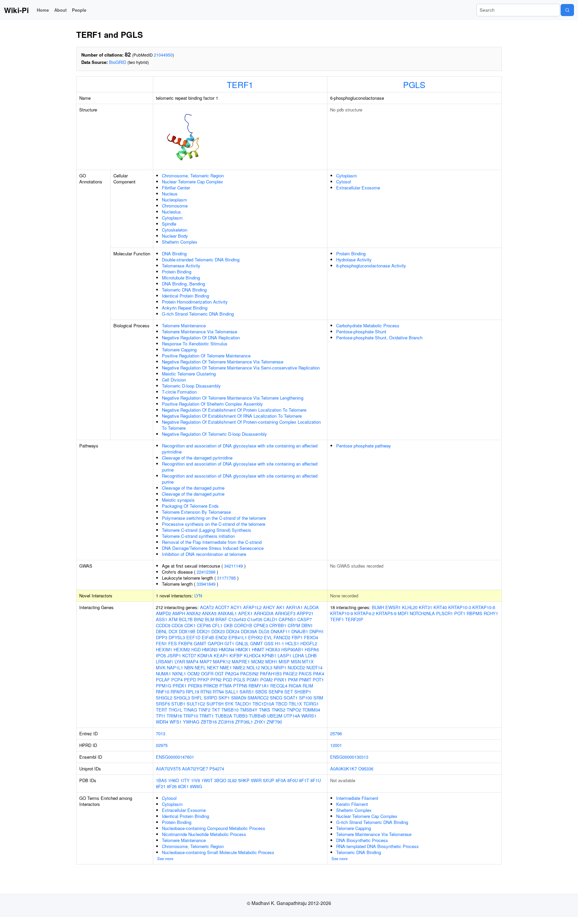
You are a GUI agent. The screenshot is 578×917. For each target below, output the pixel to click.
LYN (198, 595)
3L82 (232, 780)
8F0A (281, 780)
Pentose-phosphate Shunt (361, 331)
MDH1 (271, 661)
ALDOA (311, 607)
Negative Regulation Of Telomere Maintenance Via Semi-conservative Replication (241, 367)
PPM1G (163, 685)
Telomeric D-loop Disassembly (191, 386)
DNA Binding (174, 253)
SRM (318, 697)
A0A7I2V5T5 (168, 768)
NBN (188, 667)
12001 (336, 745)
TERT (161, 709)
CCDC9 (163, 625)
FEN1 (161, 643)
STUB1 (178, 703)
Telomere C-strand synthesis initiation (198, 536)
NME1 (226, 667)
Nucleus (170, 193)
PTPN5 (240, 685)
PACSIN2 (249, 673)
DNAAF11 (280, 631)
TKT (216, 709)
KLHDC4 (252, 655)
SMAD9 (238, 697)
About (60, 10)
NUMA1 (163, 673)
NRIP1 (280, 667)
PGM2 (266, 679)
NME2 (239, 667)
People (79, 10)
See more (165, 858)
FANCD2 (282, 637)
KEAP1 (221, 655)
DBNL (161, 631)
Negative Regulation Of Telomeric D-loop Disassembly (214, 434)
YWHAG (191, 722)
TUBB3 (240, 716)
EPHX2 (255, 637)
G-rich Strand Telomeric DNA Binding (198, 314)
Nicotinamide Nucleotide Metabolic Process (204, 834)
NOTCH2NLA (422, 613)
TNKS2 (278, 709)
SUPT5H (214, 703)
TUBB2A (223, 716)
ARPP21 (305, 613)
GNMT (256, 643)
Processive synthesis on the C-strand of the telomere (213, 524)
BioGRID (117, 62)
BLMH (378, 607)
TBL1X (295, 703)
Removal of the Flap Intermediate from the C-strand (212, 542)
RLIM (308, 685)
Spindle (169, 224)
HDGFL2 (308, 643)
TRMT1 (206, 716)
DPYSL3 (177, 637)
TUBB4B (257, 716)
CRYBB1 (277, 625)
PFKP (203, 679)
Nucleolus (171, 212)
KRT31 (425, 607)
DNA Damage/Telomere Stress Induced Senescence (213, 548)
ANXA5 (209, 613)
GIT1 (229, 643)
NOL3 (266, 667)
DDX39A (249, 631)
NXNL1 (179, 673)
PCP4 (177, 679)
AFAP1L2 (252, 607)
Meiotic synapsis (178, 500)
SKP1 (224, 697)
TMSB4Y (249, 709)
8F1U (315, 780)
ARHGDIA (264, 613)
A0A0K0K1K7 (343, 768)
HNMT (258, 649)
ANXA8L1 (227, 613)
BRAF (221, 619)
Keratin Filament (352, 804)
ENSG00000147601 (175, 757)
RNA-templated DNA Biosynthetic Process (377, 846)
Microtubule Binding (181, 277)
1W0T (207, 780)
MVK (161, 667)
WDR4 (162, 722)
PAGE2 (290, 673)
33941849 (206, 584)
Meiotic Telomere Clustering (189, 373)
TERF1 (240, 84)
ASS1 (161, 619)
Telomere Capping (179, 349)
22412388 (206, 572)
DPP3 (161, 637)
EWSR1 (393, 607)
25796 (336, 733)
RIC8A (295, 685)
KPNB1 (269, 655)
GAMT (200, 643)
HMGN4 (226, 649)
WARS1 (308, 716)
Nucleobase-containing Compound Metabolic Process (213, 828)
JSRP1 (174, 655)
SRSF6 (163, 703)
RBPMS (474, 613)
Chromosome (175, 205)
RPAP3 (178, 691)
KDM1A (204, 655)
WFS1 (176, 722)
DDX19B (187, 631)
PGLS (414, 84)
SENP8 (276, 691)
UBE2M (274, 716)
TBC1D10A (263, 703)
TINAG (190, 709)
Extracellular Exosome (358, 187)
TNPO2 (294, 709)
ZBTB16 (209, 722)
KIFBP (236, 655)
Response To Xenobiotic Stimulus (194, 343)
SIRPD (210, 697)
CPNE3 (261, 625)
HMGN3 (209, 649)
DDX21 (203, 631)
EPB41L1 (237, 637)
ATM (173, 619)
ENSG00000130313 (349, 757)
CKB (228, 625)
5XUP (268, 780)
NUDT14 (314, 667)
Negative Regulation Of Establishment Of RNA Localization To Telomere (232, 416)
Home (43, 10)
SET (288, 691)
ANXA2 (193, 613)
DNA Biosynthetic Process (362, 840)
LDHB (311, 655)
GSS (269, 643)
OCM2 (193, 673)
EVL (268, 637)
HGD (196, 649)
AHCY (269, 607)
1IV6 (195, 780)
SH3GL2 (164, 697)
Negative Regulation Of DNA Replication (201, 337)
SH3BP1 (302, 691)
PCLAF (163, 679)
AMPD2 (163, 613)
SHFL (196, 697)
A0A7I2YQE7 (195, 768)
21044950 (163, 55)
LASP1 (284, 655)
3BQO (220, 780)
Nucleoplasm (174, 199)
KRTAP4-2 (364, 613)
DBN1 (307, 625)
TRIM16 (174, 716)
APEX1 (245, 613)
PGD (227, 679)
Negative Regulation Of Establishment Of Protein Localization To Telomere (234, 410)
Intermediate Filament (357, 798)
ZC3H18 (226, 722)
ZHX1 (259, 722)
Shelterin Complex (179, 242)
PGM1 (253, 679)
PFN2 (215, 679)
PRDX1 (180, 685)
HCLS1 (292, 643)
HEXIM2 (182, 649)
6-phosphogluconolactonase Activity (371, 265)
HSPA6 (312, 649)
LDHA (298, 655)
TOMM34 (311, 709)
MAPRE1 (241, 661)
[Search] (567, 10)
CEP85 (204, 625)
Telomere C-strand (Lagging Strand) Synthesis (206, 530)
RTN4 (218, 691)
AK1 (280, 607)
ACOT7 (222, 607)
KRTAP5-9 (386, 613)
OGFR (207, 673)
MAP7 (206, 661)
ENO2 (221, 637)
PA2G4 (232, 673)
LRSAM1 (164, 661)
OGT (219, 673)
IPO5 (161, 655)
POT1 (318, 679)
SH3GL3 (182, 697)
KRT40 (440, 607)
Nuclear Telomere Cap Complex (192, 181)
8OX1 (183, 786)
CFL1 (217, 625)
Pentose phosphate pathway (363, 445)
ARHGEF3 (285, 613)
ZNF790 (274, 722)
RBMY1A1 (259, 685)
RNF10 (162, 691)
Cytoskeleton (174, 230)
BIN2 (199, 619)
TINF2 (204, 709)
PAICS (305, 673)
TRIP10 (190, 716)
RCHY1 (491, 613)
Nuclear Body (175, 236)
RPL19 (192, 691)
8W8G (196, 786)
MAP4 (192, 661)
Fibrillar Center (176, 187)
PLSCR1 (444, 613)
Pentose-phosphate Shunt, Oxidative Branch (379, 337)
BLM (209, 619)
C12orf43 (237, 619)
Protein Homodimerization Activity (195, 302)
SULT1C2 (196, 703)
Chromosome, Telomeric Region (193, 175)
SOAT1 (291, 697)
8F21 (161, 786)
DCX (173, 631)
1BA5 (161, 780)
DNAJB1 (299, 631)
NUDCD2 (296, 667)
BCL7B (186, 619)
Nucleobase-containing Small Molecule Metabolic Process (218, 852)
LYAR (180, 661)
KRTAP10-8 (483, 607)
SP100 (305, 697)
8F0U (292, 780)
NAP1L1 (175, 667)
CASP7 (304, 619)
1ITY (185, 780)
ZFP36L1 (244, 722)
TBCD (281, 703)
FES (172, 643)
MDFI (403, 613)
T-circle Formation (179, 392)
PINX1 (280, 679)
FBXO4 (311, 637)
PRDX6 (195, 685)
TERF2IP (354, 619)
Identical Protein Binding (185, 296)
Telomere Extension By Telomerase (196, 512)
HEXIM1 (164, 649)
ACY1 (236, 607)
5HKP (244, 780)
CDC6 (177, 625)
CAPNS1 (287, 619)
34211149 (233, 566)
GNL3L (242, 643)
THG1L (175, 709)
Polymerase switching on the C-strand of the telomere (214, 518)
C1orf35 (254, 619)
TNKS (264, 709)
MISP (284, 661)
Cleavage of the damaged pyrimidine (197, 457)
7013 (160, 733)
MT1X (308, 661)
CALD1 (270, 619)
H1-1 (279, 643)
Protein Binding (176, 271)
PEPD (190, 679)
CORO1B (243, 625)
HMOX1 (243, 649)
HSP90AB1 (292, 649)
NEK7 (212, 667)
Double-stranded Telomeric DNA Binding (200, 259)
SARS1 (246, 691)
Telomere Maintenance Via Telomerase (199, 331)
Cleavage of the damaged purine (193, 488)
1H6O (173, 780)
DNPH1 (316, 631)
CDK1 (190, 625)
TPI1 (160, 716)
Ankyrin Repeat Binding (184, 308)
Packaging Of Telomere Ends (190, 506)
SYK (229, 703)
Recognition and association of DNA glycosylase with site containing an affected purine (239, 467)
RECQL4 (278, 685)
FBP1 (297, 637)
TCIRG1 (311, 703)
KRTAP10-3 (459, 607)
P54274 (216, 768)
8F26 (172, 786)
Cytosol (343, 181)
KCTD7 (189, 655)
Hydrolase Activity (354, 259)
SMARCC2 (258, 697)
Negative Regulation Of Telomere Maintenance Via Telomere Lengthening (232, 398)
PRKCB (210, 685)
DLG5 (264, 631)
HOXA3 (273, 649)
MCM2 (257, 661)
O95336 (365, 768)
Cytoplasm (172, 218)
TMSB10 (229, 709)
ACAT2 (207, 607)
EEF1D (193, 637)
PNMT (305, 679)
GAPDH (215, 643)
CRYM (294, 625)
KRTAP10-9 (341, 613)
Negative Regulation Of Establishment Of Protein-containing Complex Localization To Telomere (241, 425)
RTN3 (205, 691)
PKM (293, 679)
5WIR (256, 780)
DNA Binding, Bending (183, 283)
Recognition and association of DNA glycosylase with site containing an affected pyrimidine (239, 448)
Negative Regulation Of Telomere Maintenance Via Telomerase (222, 361)
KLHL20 (409, 607)
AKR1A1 (294, 607)
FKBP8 (185, 643)
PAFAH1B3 (271, 673)
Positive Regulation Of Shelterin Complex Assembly (212, 404)
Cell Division (174, 380)
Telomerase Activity (181, 265)
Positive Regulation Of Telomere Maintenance (206, 355)
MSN (296, 661)
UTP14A (292, 716)
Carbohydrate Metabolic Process (367, 325)
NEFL (200, 667)
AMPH (178, 613)
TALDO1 (243, 703)
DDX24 (232, 631)
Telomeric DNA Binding (184, 289)
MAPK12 (221, 661)
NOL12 (253, 667)
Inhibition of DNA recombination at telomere (204, 554)
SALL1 (231, 691)
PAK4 (318, 673)
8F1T (304, 780)
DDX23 (218, 631)
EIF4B (208, 637)
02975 (162, 745)
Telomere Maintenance (184, 325)
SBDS (261, 691)
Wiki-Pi (16, 10)
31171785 (226, 578)
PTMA (225, 685)
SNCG (276, 697)
